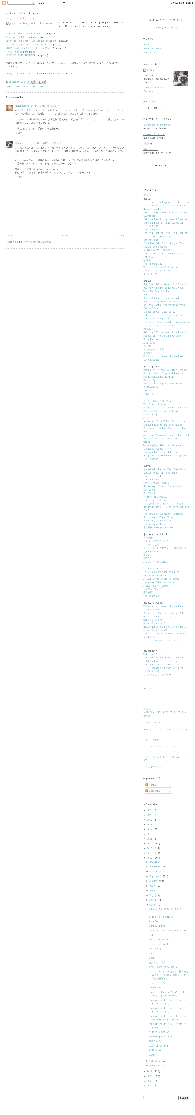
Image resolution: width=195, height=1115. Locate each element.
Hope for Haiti (155, 723)
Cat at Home (150, 240)
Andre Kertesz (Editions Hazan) (163, 384)
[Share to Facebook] (40, 82)
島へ (145, 418)
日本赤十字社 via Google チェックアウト (28, 48)
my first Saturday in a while (167, 930)
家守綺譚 (148, 592)
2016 (150, 834)
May (152, 895)
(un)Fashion (150, 459)
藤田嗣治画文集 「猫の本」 (157, 250)
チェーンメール (157, 983)
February (155, 1061)
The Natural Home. (154, 524)
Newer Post (12, 235)
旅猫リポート (150, 538)
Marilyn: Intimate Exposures (161, 664)
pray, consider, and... (163, 967)
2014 (150, 843)
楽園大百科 (149, 353)
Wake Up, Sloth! (153, 620)
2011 (150, 858)
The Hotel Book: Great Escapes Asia (166, 322)
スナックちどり (151, 545)
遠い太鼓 (148, 346)
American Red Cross (18, 37)
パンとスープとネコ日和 (156, 562)
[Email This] (29, 82)
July (152, 886)
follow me (155, 1050)
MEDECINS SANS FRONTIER (20, 55)
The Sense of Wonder (156, 404)
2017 (150, 829)
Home (65, 235)
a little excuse (159, 1032)
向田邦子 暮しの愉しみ (155, 497)
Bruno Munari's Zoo (155, 623)
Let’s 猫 (148, 257)
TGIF (151, 935)
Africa (147, 295)
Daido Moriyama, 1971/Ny (158, 377)
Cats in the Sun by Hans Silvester (165, 219)
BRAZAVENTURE (154, 767)
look (151, 958)
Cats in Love (151, 229)
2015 (150, 839)
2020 (150, 815)
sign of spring (158, 1046)
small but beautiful (161, 939)
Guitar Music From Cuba (160, 747)
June (152, 890)
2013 (150, 848)
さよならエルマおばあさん (157, 401)
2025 (150, 810)
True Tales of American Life (161, 572)
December (155, 862)
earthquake (32, 86)
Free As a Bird (152, 568)
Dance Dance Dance (154, 575)
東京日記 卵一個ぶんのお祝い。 (160, 527)
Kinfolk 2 (149, 493)
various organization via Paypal (26, 44)
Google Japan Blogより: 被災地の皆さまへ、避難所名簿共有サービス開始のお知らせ (169, 975)
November (155, 867)
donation (19, 86)
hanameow (20, 106)
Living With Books (154, 500)
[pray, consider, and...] (30, 23)
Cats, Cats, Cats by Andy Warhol (164, 253)
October (154, 871)
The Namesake (151, 596)
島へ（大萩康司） (155, 740)
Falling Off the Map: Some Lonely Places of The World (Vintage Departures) (164, 336)
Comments (154, 791)
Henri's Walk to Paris (157, 616)
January (154, 1065)
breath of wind (158, 944)
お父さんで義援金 (158, 962)
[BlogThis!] (33, 82)
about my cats (152, 49)
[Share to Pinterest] (44, 82)
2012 (150, 853)
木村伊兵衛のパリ (152, 387)
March (153, 905)
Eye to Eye (150, 380)
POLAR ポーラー (152, 394)
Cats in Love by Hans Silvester (163, 223)
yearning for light (161, 1036)
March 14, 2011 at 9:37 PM (45, 143)
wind (151, 1055)
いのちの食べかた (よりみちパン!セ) (163, 503)
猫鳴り (147, 260)
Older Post (117, 235)
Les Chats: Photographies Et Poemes (166, 202)
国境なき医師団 (14, 52)
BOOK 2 (147, 555)
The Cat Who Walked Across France (164, 640)
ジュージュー (150, 565)
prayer (43, 86)
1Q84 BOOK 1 (150, 551)
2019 (150, 820)
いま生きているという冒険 (157, 675)
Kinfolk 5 (149, 490)
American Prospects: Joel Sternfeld (166, 435)
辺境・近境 (149, 342)
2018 (150, 824)
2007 (150, 1086)
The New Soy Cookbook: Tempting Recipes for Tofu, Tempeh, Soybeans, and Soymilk (163, 517)
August (154, 881)
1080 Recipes (151, 479)
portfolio (149, 53)
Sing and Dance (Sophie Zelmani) (166, 729)
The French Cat (152, 264)
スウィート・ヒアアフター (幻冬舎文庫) (164, 548)
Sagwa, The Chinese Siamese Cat (163, 613)
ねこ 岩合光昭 (150, 226)
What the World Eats (156, 291)
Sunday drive (157, 926)
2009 (150, 1076)
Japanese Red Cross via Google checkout (32, 41)
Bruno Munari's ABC (155, 630)
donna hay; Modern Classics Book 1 (165, 486)
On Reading (150, 414)
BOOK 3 (147, 558)
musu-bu (153, 953)
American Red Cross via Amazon (25, 33)
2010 (150, 1071)
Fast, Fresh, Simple (156, 483)
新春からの (155, 1041)
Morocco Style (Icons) (157, 319)
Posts (152, 785)
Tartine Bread (152, 476)
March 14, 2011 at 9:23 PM (43, 106)
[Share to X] (36, 82)
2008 (150, 1081)
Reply (18, 133)
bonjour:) (155, 949)
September (156, 876)
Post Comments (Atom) (37, 242)
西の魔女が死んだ (152, 589)
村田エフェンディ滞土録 (156, 586)
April (153, 900)
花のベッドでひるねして (156, 541)
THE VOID (148, 390)
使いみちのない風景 (154, 349)
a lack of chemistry (161, 917)
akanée (19, 143)
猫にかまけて (150, 274)
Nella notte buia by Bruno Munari (164, 627)
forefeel (154, 921)
